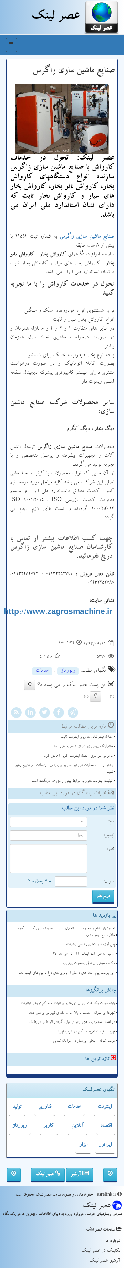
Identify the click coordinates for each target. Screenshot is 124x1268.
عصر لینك (55, 17)
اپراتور (105, 1145)
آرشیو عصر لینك (104, 1261)
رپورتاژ (68, 671)
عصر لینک (45, 1174)
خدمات (42, 671)
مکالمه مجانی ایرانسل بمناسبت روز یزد (88, 963)
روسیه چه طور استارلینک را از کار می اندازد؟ (84, 954)
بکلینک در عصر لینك (100, 1251)
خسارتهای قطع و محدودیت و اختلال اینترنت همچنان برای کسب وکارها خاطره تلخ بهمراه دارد (65, 932)
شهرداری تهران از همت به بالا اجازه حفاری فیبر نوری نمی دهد (72, 1013)
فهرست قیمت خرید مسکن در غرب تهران (85, 1032)
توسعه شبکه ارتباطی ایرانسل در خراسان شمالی (84, 1041)
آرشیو (76, 1174)
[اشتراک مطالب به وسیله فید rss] (16, 713)
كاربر (48, 1126)
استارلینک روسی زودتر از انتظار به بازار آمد (83, 746)
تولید (17, 1107)
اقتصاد (106, 1126)
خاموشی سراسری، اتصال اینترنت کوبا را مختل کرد (78, 756)
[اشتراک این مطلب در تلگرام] (72, 713)
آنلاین (77, 1126)
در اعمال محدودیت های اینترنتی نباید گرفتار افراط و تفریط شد (72, 1022)
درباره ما (112, 1241)
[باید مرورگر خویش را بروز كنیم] (110, 1175)
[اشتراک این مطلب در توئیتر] (44, 713)
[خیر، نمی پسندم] (95, 696)
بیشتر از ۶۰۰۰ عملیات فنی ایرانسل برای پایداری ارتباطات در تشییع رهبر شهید (64, 768)
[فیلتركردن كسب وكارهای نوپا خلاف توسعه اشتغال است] (14, 1175)
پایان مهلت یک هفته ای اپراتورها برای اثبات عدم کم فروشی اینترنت (67, 1003)
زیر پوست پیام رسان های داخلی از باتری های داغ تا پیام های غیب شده (67, 973)
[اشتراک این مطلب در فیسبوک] (58, 713)
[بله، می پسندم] (29, 685)
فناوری (44, 1107)
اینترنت (104, 1107)
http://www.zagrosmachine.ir (58, 613)
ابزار (83, 1145)
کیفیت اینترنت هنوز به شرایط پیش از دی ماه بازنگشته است (72, 781)
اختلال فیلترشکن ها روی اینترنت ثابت (87, 737)
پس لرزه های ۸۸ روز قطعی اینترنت (90, 944)
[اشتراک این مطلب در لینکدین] (30, 713)
